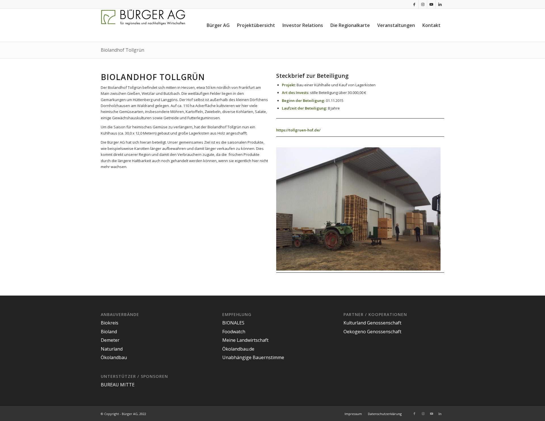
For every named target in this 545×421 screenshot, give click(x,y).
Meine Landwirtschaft (245, 340)
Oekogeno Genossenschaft (372, 331)
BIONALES (233, 323)
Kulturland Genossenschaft (372, 323)
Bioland (109, 331)
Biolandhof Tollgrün (122, 50)
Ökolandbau (114, 357)
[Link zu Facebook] (414, 4)
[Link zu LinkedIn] (440, 4)
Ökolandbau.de (238, 349)
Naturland (112, 349)
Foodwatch (233, 331)
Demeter (110, 340)
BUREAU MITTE (118, 385)
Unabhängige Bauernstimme (253, 357)
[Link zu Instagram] (423, 4)
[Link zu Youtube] (431, 4)
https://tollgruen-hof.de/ (298, 130)
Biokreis (109, 323)
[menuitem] (218, 25)
